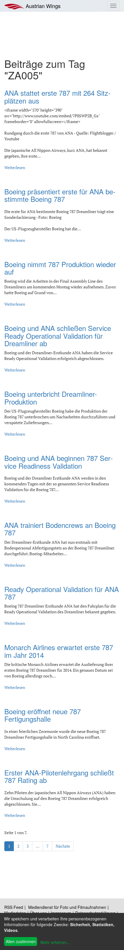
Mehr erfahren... (55, 942)
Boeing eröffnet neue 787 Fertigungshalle (42, 715)
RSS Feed (13, 907)
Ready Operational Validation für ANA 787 (61, 593)
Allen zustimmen (21, 941)
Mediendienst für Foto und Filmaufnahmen (67, 907)
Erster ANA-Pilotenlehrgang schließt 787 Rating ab (59, 776)
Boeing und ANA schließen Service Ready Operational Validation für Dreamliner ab (57, 335)
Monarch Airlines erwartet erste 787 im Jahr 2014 (58, 651)
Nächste (63, 846)
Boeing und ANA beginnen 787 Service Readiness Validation (58, 461)
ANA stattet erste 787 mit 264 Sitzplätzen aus (57, 96)
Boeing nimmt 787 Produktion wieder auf (60, 268)
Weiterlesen (14, 167)
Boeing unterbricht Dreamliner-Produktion (50, 397)
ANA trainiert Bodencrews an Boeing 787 (60, 528)
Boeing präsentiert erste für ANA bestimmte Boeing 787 (59, 195)
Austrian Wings (42, 5)
